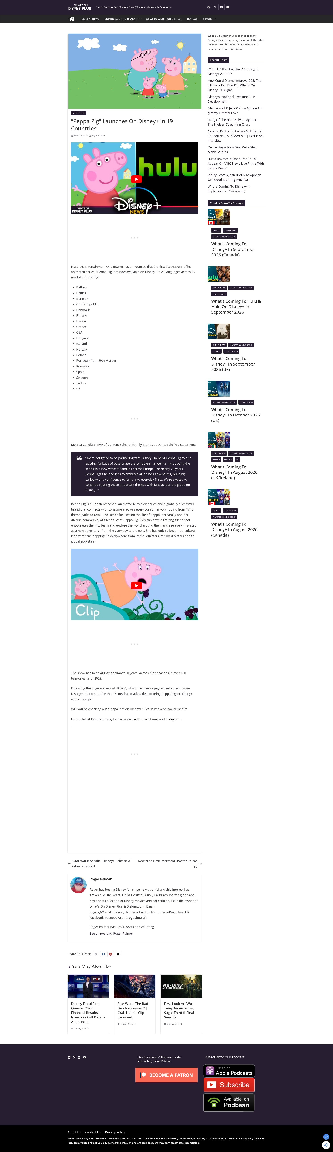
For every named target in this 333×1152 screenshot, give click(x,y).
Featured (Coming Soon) (224, 236)
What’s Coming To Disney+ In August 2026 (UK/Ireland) (234, 472)
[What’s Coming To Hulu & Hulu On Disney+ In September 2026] (219, 269)
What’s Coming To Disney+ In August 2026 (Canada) (234, 529)
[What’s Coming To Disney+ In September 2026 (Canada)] (219, 212)
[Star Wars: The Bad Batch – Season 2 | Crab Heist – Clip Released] (134, 977)
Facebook (150, 719)
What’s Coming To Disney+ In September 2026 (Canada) (233, 249)
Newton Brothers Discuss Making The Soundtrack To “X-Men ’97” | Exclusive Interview (235, 136)
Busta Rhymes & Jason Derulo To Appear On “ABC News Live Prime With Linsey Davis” (236, 163)
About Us (74, 1132)
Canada (216, 230)
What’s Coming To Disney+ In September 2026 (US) (233, 363)
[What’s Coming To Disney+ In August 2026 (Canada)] (219, 492)
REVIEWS (192, 19)
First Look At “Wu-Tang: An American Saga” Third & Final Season (179, 1010)
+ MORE (207, 19)
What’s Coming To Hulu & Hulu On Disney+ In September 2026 (236, 306)
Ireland (216, 460)
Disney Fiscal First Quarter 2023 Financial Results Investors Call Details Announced (88, 1012)
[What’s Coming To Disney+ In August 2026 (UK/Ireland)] (219, 435)
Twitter (137, 719)
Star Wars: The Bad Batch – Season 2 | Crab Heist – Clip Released (133, 1010)
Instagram (173, 719)
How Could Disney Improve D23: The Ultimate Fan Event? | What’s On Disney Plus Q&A (234, 85)
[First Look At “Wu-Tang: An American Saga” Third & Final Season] (181, 977)
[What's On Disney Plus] (72, 19)
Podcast (216, 351)
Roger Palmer (98, 135)
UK (237, 460)
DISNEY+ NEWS (90, 19)
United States (219, 294)
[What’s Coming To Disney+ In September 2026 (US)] (219, 326)
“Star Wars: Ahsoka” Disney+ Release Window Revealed (101, 863)
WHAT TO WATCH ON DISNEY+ (164, 19)
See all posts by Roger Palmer (111, 933)
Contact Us (93, 1132)
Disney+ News (78, 113)
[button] (138, 19)
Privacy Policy (115, 1132)
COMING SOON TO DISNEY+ (121, 19)
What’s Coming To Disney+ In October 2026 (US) (235, 415)
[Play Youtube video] (136, 179)
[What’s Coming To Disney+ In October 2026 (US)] (219, 384)
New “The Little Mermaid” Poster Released (167, 863)
